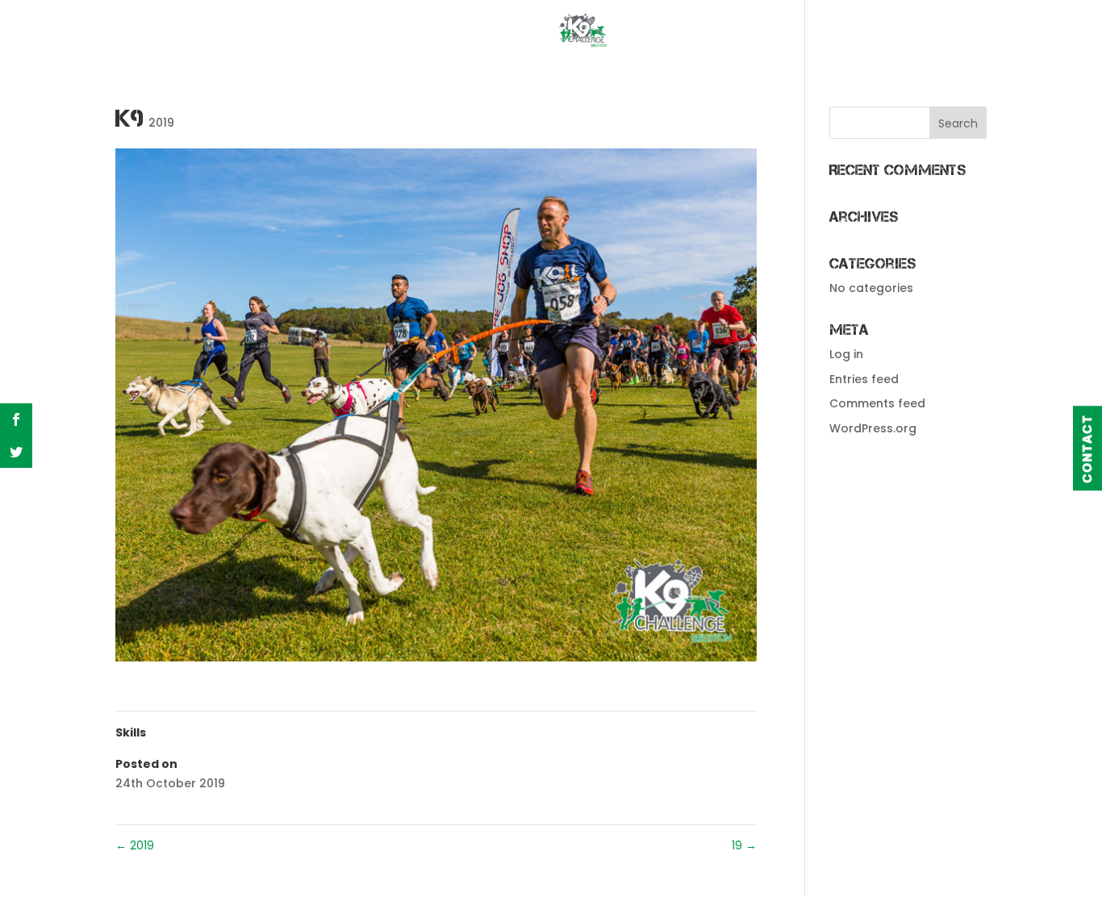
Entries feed (864, 379)
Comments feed (877, 403)
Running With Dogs (798, 32)
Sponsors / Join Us (421, 32)
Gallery (921, 32)
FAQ (689, 32)
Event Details (261, 32)
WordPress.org (872, 428)
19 (744, 845)
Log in (846, 354)
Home (171, 32)
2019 (161, 123)
